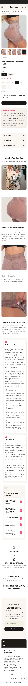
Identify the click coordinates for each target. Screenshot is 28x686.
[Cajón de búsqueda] (22, 7)
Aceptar (13, 674)
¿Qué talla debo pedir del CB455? (11, 518)
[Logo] (14, 7)
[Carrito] (25, 7)
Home (3, 11)
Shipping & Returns (10, 145)
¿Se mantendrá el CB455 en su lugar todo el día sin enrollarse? (10, 510)
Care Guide (8, 140)
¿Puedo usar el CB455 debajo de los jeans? (11, 524)
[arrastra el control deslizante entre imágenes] (14, 177)
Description (8, 136)
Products (8, 11)
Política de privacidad (10, 670)
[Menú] (2, 7)
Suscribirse (14, 629)
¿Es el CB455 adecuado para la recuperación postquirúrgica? (10, 533)
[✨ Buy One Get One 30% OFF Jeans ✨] (12, 2)
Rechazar (13, 678)
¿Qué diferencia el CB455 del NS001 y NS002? (10, 502)
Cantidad (3, 91)
